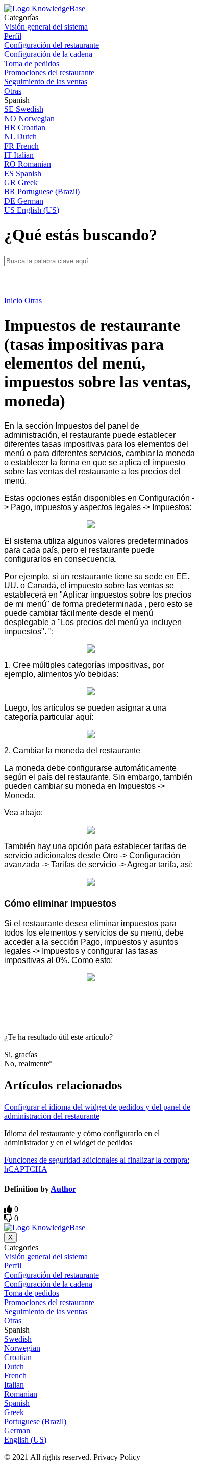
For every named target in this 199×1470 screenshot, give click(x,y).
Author (63, 1188)
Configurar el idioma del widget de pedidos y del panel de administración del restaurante (97, 1111)
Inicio (13, 300)
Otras (33, 300)
